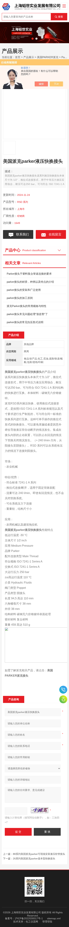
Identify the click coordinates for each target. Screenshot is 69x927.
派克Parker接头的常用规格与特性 (26, 305)
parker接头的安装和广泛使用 (24, 289)
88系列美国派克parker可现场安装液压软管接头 (39, 854)
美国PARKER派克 (47, 57)
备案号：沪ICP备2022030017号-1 (24, 918)
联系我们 (21, 234)
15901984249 (63, 690)
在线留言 (54, 234)
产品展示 (28, 57)
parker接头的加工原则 (20, 297)
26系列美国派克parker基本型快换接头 (34, 858)
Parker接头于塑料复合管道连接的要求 (29, 273)
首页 (17, 57)
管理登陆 (47, 921)
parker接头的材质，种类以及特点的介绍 (30, 281)
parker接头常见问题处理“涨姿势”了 (27, 314)
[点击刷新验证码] (39, 810)
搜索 (60, 16)
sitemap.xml (54, 918)
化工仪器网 (32, 921)
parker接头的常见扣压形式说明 (25, 322)
